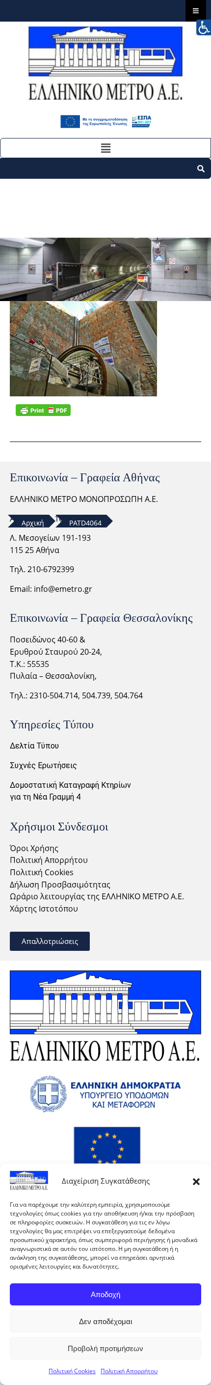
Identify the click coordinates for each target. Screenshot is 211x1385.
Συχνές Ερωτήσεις (43, 765)
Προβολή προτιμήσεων (105, 1348)
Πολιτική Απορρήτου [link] (49, 860)
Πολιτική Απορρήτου (129, 1371)
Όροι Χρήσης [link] (34, 848)
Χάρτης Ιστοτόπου (44, 908)
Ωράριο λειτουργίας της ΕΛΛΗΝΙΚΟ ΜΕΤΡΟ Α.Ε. (97, 896)
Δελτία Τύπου (34, 745)
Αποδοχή (105, 1294)
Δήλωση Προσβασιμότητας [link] (60, 884)
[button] (196, 1181)
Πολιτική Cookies (72, 1371)
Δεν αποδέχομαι (105, 1321)
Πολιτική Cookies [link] (42, 872)
